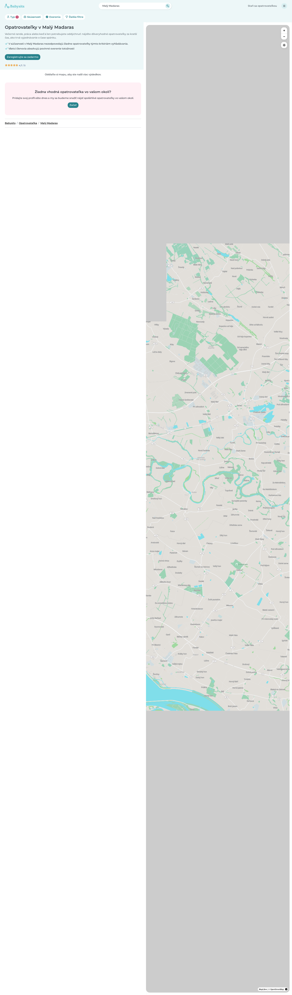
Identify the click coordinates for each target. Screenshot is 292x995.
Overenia (55, 17)
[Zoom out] (284, 36)
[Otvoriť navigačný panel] (284, 6)
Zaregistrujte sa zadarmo (22, 57)
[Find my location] (284, 45)
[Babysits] (14, 5)
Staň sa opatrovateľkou (262, 5)
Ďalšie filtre (75, 17)
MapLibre (263, 989)
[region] (218, 509)
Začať (73, 105)
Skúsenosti (33, 17)
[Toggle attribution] (286, 989)
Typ (13, 17)
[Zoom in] (284, 30)
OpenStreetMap (277, 989)
